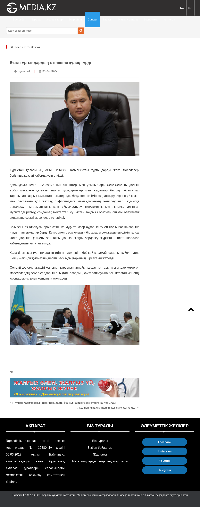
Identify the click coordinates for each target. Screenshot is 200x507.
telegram (164, 470)
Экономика (151, 19)
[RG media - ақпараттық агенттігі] (25, 8)
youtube (164, 460)
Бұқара (36, 19)
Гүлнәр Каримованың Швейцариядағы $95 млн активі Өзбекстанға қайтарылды (63, 402)
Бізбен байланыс (100, 447)
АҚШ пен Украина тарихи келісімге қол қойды (108, 407)
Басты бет (19, 19)
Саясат (92, 19)
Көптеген (169, 19)
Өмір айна (75, 19)
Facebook (164, 442)
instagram (164, 451)
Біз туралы (100, 440)
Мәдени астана (128, 19)
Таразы (107, 19)
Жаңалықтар (54, 19)
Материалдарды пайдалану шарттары (100, 461)
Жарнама (100, 454)
